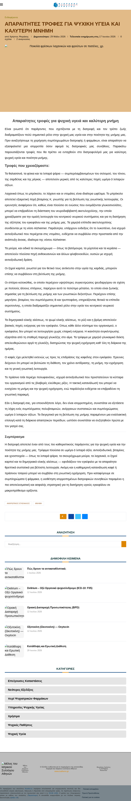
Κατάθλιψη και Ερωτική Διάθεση (46, 646)
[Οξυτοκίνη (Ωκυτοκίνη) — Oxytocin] (14, 631)
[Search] (129, 5)
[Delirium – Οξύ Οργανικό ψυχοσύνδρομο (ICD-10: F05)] (14, 592)
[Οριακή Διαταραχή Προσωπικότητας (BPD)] (14, 612)
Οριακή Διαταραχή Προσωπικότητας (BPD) (53, 607)
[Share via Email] (85, 516)
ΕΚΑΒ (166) (53, 793)
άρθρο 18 (14, 797)
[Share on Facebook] (71, 516)
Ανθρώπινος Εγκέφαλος (18, 503)
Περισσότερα (32, 795)
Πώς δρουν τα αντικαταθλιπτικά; (46, 568)
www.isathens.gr (61, 771)
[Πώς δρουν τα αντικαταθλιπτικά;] (14, 573)
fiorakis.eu (28, 788)
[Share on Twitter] (78, 516)
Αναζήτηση (123, 544)
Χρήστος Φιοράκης (19, 36)
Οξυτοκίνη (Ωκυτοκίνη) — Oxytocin (48, 627)
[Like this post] (64, 516)
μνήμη (38, 503)
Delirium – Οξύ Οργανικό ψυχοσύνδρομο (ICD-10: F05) (59, 588)
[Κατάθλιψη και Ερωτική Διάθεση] (14, 651)
